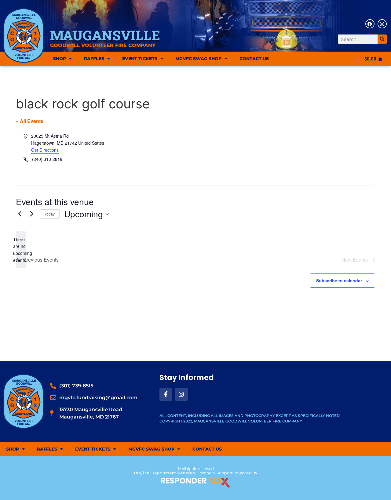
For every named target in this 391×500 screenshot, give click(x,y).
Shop (59, 58)
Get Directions (45, 150)
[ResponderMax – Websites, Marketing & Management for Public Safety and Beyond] (195, 482)
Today (50, 213)
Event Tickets (139, 58)
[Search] (382, 39)
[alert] (21, 250)
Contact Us (254, 58)
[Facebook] (370, 23)
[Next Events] (31, 214)
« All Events (29, 121)
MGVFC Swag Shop (198, 58)
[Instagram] (382, 23)
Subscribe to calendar (339, 280)
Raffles (94, 58)
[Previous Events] (19, 214)
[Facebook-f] (165, 394)
